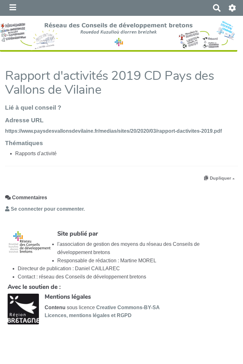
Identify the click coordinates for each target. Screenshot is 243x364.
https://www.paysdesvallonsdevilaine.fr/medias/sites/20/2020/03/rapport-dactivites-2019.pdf (113, 131)
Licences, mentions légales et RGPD (88, 315)
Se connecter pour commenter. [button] (47, 209)
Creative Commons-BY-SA (128, 307)
